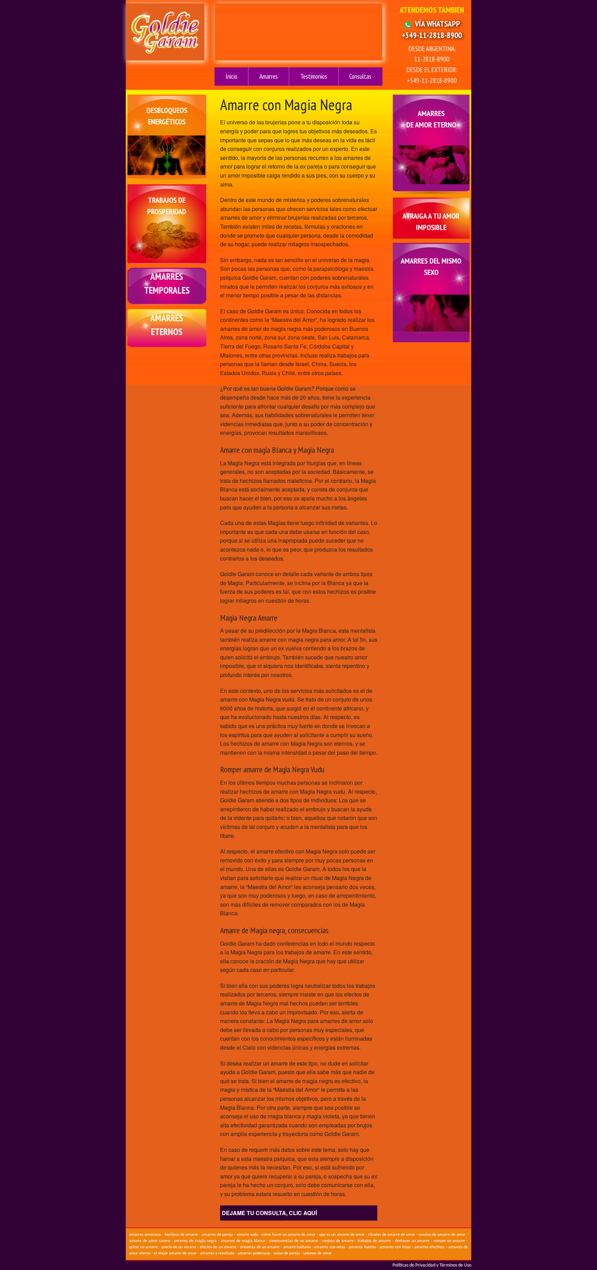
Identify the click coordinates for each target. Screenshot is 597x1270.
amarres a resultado (217, 1253)
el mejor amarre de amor (175, 1253)
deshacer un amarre (412, 1241)
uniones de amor (317, 1253)
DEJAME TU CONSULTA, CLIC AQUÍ (269, 1213)
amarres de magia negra (195, 1241)
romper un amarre (449, 1241)
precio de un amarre (179, 1247)
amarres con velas (329, 1247)
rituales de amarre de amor (391, 1235)
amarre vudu (247, 1235)
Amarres (268, 76)
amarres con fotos (395, 1247)
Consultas (360, 76)
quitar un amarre (143, 1247)
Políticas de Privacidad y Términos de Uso (431, 1265)
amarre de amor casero (149, 1241)
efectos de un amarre (218, 1247)
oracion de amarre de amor (442, 1235)
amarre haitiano (297, 1247)
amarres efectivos (429, 1247)
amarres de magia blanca (243, 1241)
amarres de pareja (217, 1235)
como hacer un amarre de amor (288, 1235)
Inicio (231, 76)
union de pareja (287, 1253)
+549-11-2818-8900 (432, 35)
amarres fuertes (362, 1247)
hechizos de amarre (181, 1235)
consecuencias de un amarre (293, 1241)
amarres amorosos (145, 1235)
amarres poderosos (254, 1253)
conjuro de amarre (338, 1241)
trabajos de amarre (374, 1241)
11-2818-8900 (431, 59)
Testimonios (313, 76)
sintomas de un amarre (259, 1247)
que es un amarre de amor (341, 1235)
